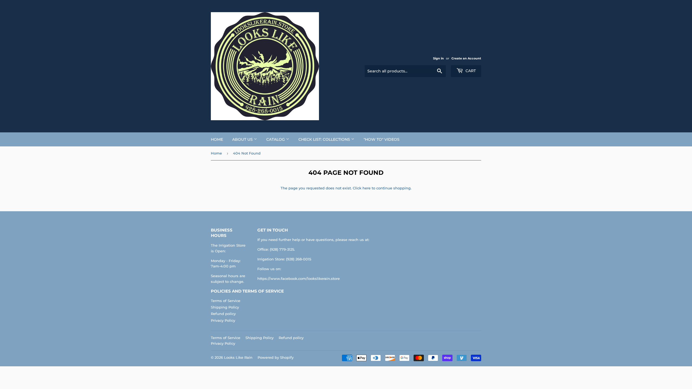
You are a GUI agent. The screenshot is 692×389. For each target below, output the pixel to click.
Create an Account (466, 58)
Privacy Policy (223, 320)
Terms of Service (225, 301)
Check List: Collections (324, 139)
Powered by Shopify (276, 357)
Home (217, 139)
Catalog (276, 139)
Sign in (438, 58)
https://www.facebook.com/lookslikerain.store (298, 278)
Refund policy (223, 313)
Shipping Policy (225, 307)
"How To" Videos (382, 139)
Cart (470, 70)
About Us (243, 139)
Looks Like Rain (238, 357)
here (366, 188)
